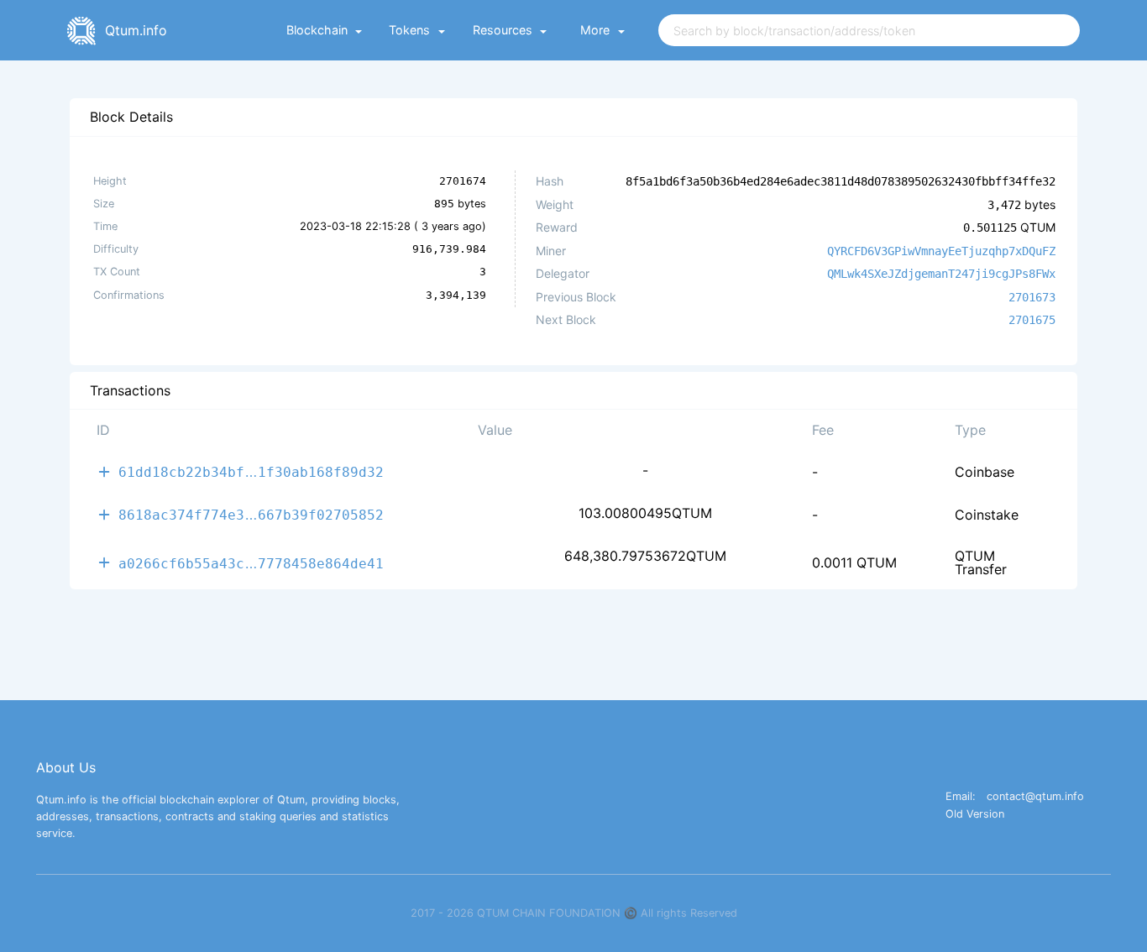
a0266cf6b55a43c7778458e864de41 (251, 563)
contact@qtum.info (1035, 797)
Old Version (974, 814)
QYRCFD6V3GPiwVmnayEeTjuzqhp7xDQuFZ (941, 251)
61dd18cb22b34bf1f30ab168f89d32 (251, 471)
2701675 (1031, 320)
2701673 (1031, 297)
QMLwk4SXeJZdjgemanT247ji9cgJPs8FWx (941, 273)
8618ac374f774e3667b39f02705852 (251, 514)
